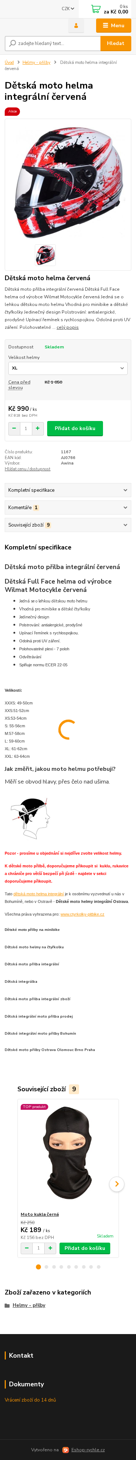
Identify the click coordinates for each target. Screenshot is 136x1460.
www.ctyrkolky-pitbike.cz (82, 914)
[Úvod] (31, 26)
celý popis (68, 327)
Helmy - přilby (36, 62)
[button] (38, 1266)
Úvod (9, 62)
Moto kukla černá (40, 1214)
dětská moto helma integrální (38, 894)
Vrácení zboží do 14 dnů (30, 1400)
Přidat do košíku (75, 428)
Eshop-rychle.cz (88, 1450)
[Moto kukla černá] (68, 1155)
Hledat (115, 43)
